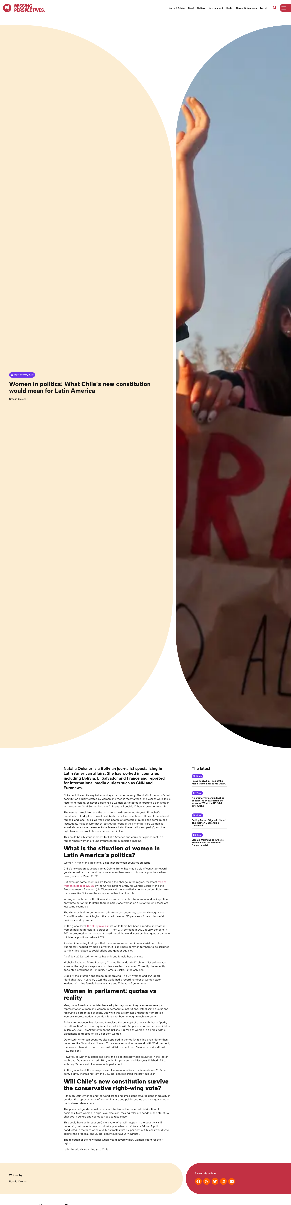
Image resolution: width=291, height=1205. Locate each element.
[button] (198, 1181)
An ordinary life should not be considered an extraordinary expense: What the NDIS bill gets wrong (208, 801)
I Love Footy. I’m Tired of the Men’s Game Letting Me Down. (209, 782)
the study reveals (97, 926)
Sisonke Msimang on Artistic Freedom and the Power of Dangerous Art (208, 842)
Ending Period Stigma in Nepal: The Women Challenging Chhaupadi (209, 823)
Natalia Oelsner (18, 399)
